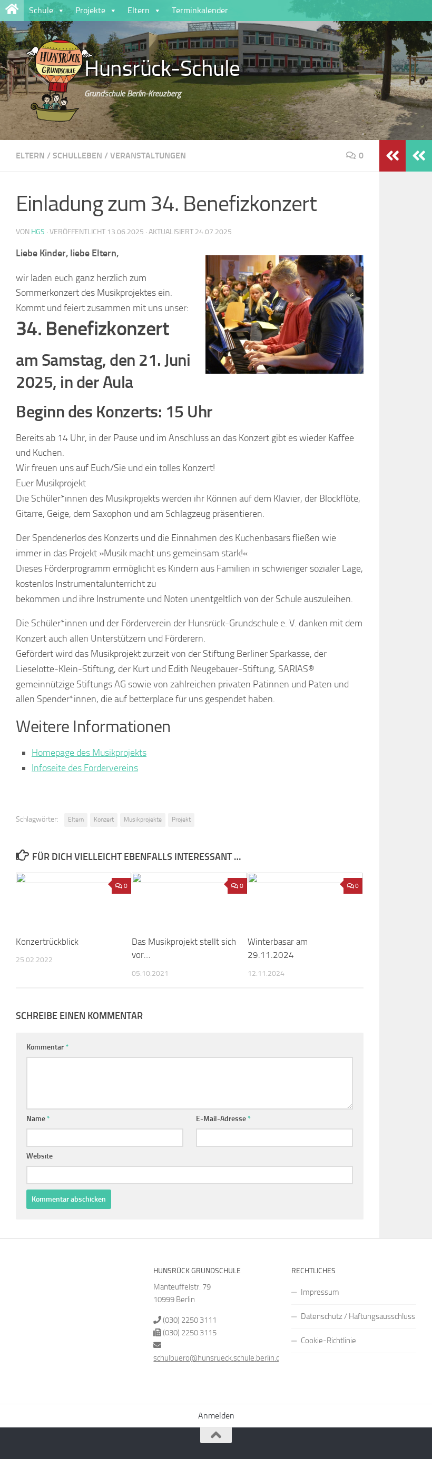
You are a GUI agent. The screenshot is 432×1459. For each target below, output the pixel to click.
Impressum (320, 1292)
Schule (41, 10)
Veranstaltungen (148, 156)
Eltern (138, 10)
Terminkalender (200, 10)
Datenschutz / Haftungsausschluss (358, 1316)
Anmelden (216, 1416)
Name (38, 1118)
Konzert (104, 819)
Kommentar (47, 1047)
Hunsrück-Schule (162, 68)
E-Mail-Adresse (223, 1118)
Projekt (181, 819)
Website (39, 1156)
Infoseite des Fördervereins (85, 768)
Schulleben (77, 156)
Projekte (90, 10)
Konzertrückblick (47, 941)
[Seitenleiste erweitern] (419, 156)
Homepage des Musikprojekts (89, 752)
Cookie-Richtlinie (328, 1340)
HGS (38, 231)
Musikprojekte (143, 819)
